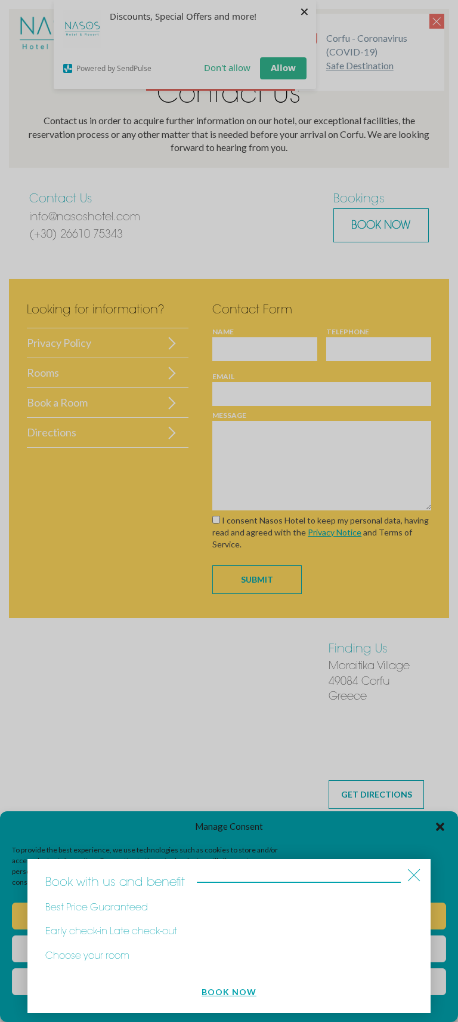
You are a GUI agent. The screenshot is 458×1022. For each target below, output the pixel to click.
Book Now (229, 992)
